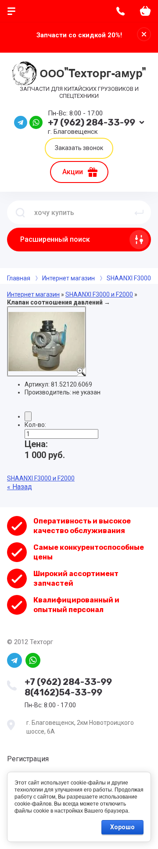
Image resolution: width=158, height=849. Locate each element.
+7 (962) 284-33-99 (91, 122)
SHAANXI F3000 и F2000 (99, 294)
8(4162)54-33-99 (63, 692)
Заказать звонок (79, 147)
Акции (72, 172)
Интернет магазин (33, 294)
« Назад (19, 487)
